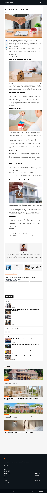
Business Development (39, 482)
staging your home (22, 209)
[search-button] (40, 2)
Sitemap (5, 483)
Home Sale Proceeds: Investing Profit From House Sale (22, 235)
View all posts (23, 260)
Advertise (5, 480)
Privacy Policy (6, 482)
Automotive (37, 478)
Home (6, 8)
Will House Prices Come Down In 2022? (18, 230)
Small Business (37, 480)
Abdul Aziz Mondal (9, 12)
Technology (37, 475)
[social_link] (6, 332)
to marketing (38, 48)
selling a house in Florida (21, 94)
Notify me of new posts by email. (11, 280)
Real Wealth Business (9, 491)
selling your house (21, 40)
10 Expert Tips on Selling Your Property (18, 233)
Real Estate (9, 8)
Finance (36, 477)
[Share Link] (6, 40)
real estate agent (26, 176)
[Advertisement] (23, 446)
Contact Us (6, 477)
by (13, 307)
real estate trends (37, 96)
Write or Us (6, 478)
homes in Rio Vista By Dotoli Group (27, 133)
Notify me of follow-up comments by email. (13, 279)
